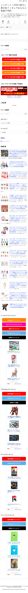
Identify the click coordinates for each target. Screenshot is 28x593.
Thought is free (22, 589)
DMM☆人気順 (14, 402)
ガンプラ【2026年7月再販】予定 (14, 59)
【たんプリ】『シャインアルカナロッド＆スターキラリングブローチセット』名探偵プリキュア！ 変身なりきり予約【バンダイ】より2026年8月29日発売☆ (18, 295)
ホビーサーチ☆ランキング (14, 324)
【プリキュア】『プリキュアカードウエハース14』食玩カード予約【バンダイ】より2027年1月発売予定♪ (18, 262)
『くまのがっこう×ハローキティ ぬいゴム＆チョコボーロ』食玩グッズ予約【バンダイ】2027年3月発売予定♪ (18, 207)
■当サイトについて (5, 141)
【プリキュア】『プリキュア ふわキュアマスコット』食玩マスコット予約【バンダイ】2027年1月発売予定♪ (18, 252)
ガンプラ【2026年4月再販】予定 (14, 72)
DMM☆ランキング (14, 337)
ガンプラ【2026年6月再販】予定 (14, 64)
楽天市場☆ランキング (14, 394)
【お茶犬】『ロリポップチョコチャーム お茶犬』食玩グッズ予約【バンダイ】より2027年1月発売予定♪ (18, 197)
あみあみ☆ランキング (14, 320)
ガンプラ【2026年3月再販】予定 (14, 77)
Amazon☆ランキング (14, 333)
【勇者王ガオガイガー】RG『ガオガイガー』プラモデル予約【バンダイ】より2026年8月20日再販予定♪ (18, 306)
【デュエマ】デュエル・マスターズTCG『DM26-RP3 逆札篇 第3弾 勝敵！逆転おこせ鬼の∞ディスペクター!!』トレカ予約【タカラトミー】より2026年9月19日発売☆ (18, 153)
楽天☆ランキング (14, 329)
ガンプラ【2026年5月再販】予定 (14, 68)
